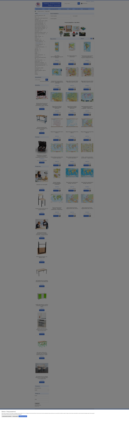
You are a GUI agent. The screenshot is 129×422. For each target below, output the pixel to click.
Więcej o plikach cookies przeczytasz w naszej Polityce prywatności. (12, 414)
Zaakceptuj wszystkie (22, 416)
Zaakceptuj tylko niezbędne (6, 416)
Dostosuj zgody (15, 416)
